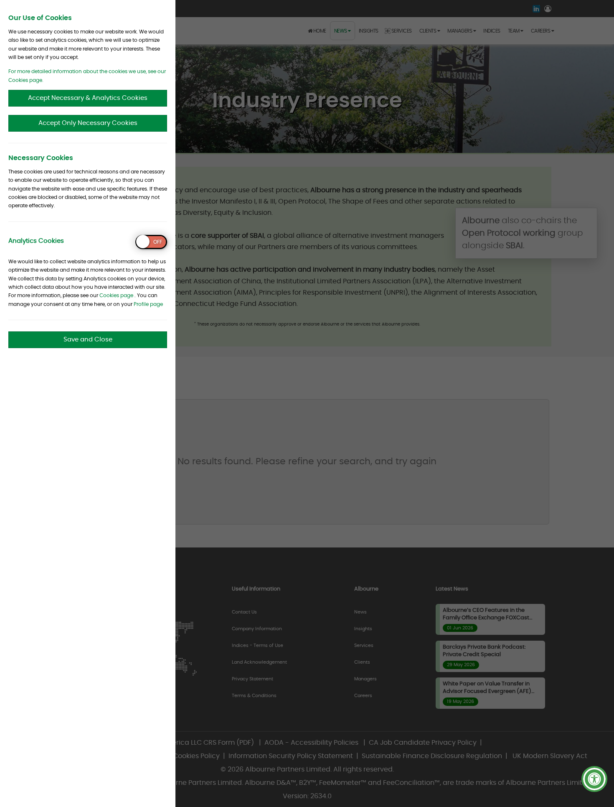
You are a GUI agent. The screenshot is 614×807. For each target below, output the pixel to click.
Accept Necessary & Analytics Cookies (87, 98)
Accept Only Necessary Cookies (87, 123)
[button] (594, 779)
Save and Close (87, 339)
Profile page (148, 304)
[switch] (151, 242)
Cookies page (116, 295)
